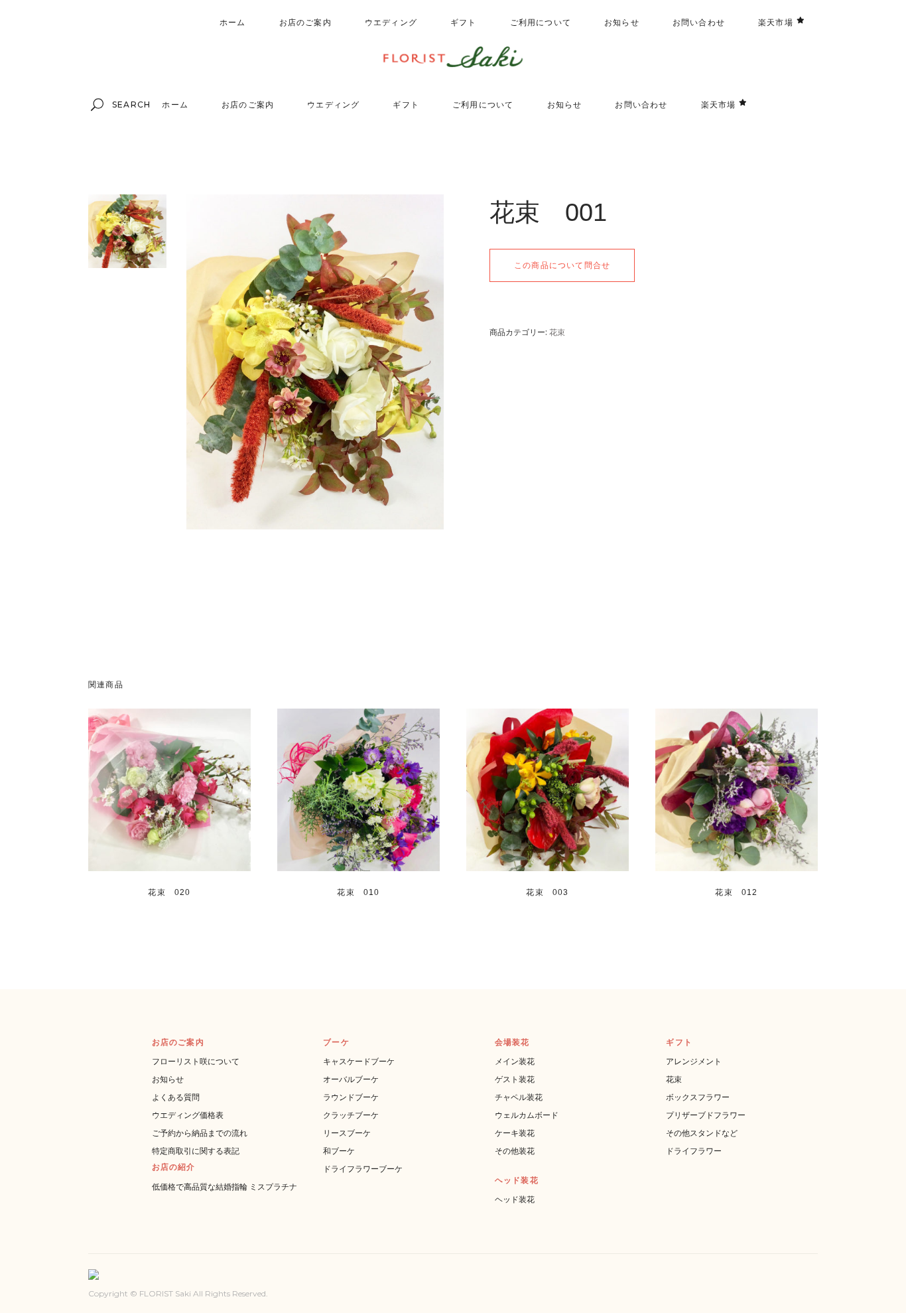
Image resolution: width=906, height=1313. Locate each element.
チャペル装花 (519, 1097)
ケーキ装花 (515, 1133)
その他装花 (515, 1151)
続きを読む (149, 907)
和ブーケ (339, 1151)
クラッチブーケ (351, 1115)
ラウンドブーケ (351, 1097)
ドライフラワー (694, 1151)
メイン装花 (515, 1061)
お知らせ (168, 1079)
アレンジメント (694, 1061)
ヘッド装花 (515, 1199)
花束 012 (736, 892)
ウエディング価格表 (188, 1115)
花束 (557, 332)
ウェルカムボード (526, 1115)
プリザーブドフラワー (705, 1115)
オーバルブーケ (351, 1079)
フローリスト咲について (195, 1061)
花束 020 (169, 892)
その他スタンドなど (702, 1133)
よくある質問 (176, 1097)
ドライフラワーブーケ (363, 1169)
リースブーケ (347, 1133)
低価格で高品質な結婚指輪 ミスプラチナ (224, 1187)
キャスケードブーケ (359, 1061)
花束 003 (547, 892)
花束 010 (358, 892)
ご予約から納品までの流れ (199, 1133)
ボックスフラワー (698, 1097)
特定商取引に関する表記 (195, 1151)
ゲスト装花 (515, 1079)
